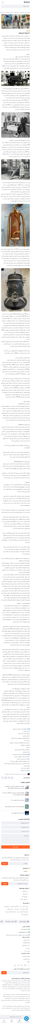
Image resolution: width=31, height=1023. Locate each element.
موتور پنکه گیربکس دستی (22, 911)
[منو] (2, 2)
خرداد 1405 (25, 894)
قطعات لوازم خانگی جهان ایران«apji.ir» (22, 12)
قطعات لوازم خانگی (14, 906)
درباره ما (28, 948)
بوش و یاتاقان (10, 909)
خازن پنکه (17, 909)
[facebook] (28, 965)
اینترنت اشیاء (25, 906)
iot (20, 906)
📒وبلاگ (28, 31)
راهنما (28, 962)
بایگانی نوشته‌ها (9, 12)
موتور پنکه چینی (24, 914)
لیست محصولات (26, 945)
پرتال (11, 1017)
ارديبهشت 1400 (24, 899)
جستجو (4, 863)
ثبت (4, 972)
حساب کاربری (27, 940)
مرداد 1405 (25, 891)
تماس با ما (27, 951)
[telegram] (18, 965)
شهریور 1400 (24, 896)
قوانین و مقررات (26, 956)
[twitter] (21, 965)
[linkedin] (15, 965)
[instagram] (25, 965)
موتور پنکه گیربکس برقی (11, 911)
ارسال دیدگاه (15, 847)
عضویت (5, 883)
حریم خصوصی (26, 959)
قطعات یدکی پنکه (24, 909)
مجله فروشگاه (26, 943)
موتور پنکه (6, 906)
